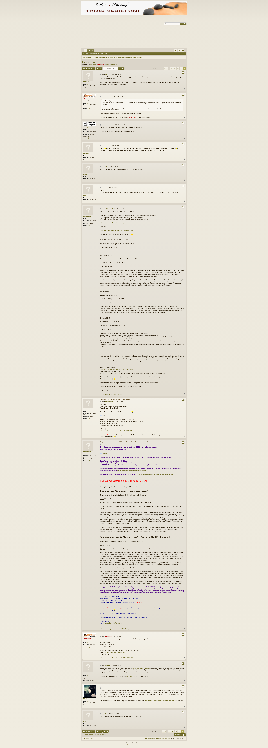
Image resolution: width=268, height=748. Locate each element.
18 (87, 218)
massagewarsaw (87, 127)
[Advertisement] (144, 32)
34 (87, 675)
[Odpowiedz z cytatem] (183, 72)
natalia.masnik (87, 216)
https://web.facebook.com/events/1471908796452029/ (116, 431)
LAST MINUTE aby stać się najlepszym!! (115, 399)
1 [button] (167, 68)
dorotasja (86, 672)
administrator (100, 64)
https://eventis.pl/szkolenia (140, 668)
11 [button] (175, 68)
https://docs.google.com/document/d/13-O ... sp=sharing (117, 629)
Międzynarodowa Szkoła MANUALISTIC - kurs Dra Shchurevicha (124, 442)
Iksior (84, 721)
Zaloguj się (94, 53)
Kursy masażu (88, 62)
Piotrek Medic (113, 64)
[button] (161, 68)
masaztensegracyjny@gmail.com (115, 652)
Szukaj (86, 53)
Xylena (85, 174)
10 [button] (171, 68)
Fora (92, 50)
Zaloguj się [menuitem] (180, 51)
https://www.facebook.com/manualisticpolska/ (132, 470)
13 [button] (181, 68)
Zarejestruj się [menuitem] (183, 51)
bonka (85, 698)
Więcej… (85, 51)
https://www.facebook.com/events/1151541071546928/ (156, 474)
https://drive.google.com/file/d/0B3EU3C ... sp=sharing (116, 369)
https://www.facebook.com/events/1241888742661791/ (116, 658)
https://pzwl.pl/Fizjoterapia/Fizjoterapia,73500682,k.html (161, 700)
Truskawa (107, 64)
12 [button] (178, 68)
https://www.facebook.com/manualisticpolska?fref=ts (116, 223)
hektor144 (86, 81)
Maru (84, 195)
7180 (88, 129)
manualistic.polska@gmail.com (112, 394)
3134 (88, 103)
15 (87, 723)
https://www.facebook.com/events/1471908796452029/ (116, 230)
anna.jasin (86, 153)
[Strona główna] (134, 8)
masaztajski (93, 64)
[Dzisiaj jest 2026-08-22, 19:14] (183, 58)
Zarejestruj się (103, 53)
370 (88, 701)
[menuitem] (175, 50)
